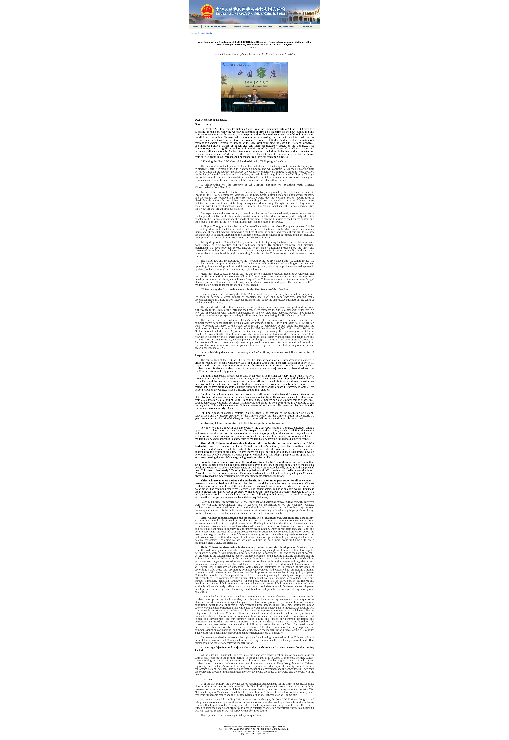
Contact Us (307, 27)
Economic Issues (241, 27)
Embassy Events (205, 33)
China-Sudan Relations (215, 27)
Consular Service (264, 27)
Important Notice (286, 27)
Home (195, 27)
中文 (309, 23)
